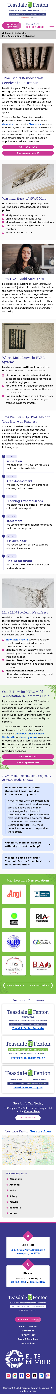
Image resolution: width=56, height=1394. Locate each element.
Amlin (12, 1190)
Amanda (14, 1184)
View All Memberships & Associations (28, 985)
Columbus (8, 124)
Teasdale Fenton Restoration (28, 1057)
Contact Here (38, 1282)
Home (7, 33)
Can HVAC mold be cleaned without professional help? (23, 844)
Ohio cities (34, 124)
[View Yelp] (8, 1375)
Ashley (13, 1196)
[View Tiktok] (34, 1375)
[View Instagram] (48, 1375)
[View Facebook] (21, 1375)
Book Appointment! (28, 153)
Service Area (40, 1131)
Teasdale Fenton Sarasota (28, 1028)
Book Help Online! (28, 1319)
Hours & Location (28, 1326)
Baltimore (15, 1207)
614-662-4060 (35, 27)
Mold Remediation (12, 36)
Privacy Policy (28, 1334)
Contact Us (28, 1330)
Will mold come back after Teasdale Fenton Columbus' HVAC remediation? (23, 861)
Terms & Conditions (28, 1339)
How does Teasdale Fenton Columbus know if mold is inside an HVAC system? (22, 791)
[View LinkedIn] (41, 1375)
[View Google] (15, 1375)
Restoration (21, 33)
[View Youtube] (28, 1375)
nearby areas (29, 737)
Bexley (13, 1213)
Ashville (13, 1202)
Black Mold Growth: (17, 639)
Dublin (31, 733)
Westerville (8, 737)
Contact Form (32, 1111)
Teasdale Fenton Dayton (28, 1087)
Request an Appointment (11, 25)
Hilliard (40, 733)
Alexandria (15, 1179)
